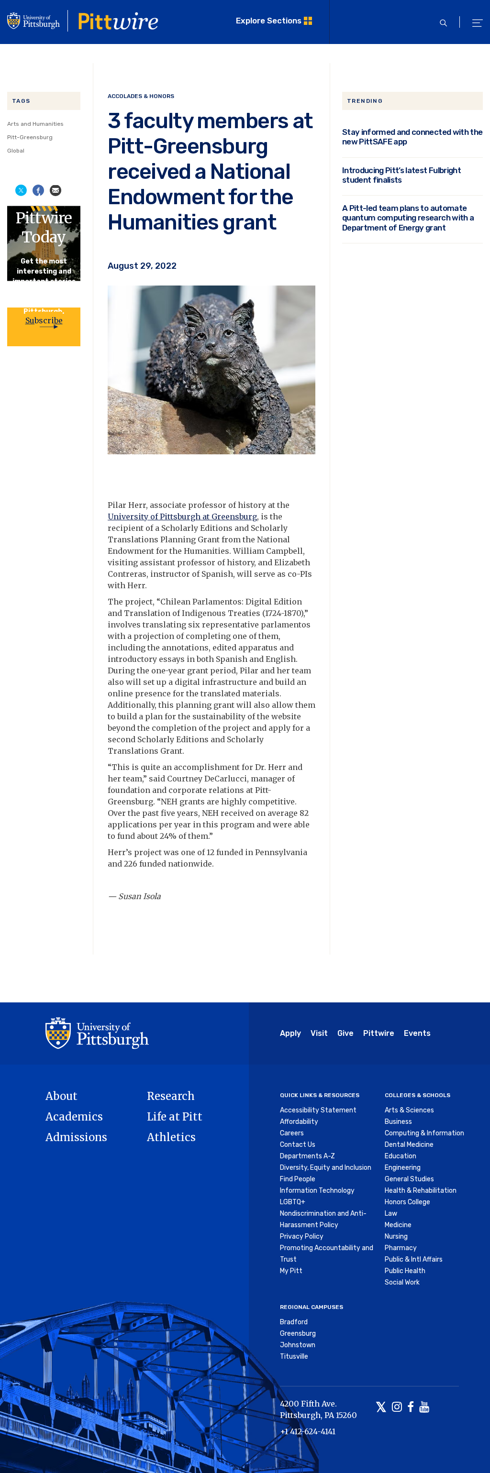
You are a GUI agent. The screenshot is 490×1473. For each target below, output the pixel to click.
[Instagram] (397, 1407)
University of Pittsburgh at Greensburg (182, 516)
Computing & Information (424, 1133)
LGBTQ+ (292, 1202)
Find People (297, 1179)
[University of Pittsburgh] (97, 1032)
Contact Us (297, 1145)
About (61, 1096)
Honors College (407, 1202)
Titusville (294, 1356)
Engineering (403, 1168)
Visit (319, 1033)
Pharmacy (401, 1248)
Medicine (398, 1225)
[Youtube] (424, 1407)
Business (398, 1122)
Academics (74, 1116)
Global (15, 150)
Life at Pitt (174, 1116)
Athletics (171, 1137)
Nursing (396, 1236)
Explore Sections (268, 20)
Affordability (299, 1122)
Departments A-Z (307, 1156)
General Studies (409, 1179)
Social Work (402, 1282)
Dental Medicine (409, 1145)
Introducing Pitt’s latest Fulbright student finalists (401, 175)
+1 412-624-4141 (307, 1431)
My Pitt (291, 1271)
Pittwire (378, 1033)
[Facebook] (410, 1407)
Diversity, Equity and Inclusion (325, 1168)
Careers (292, 1133)
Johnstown (297, 1345)
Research (171, 1096)
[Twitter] (381, 1407)
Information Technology (317, 1191)
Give (345, 1033)
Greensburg (298, 1334)
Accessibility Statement (318, 1110)
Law (391, 1213)
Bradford (294, 1322)
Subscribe (44, 320)
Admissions (76, 1137)
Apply (290, 1033)
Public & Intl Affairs (414, 1259)
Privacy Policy (301, 1236)
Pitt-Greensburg (30, 137)
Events (417, 1033)
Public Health (405, 1271)
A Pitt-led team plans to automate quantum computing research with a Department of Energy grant (408, 217)
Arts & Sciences (409, 1110)
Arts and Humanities (35, 124)
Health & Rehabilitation (421, 1191)
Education (400, 1156)
